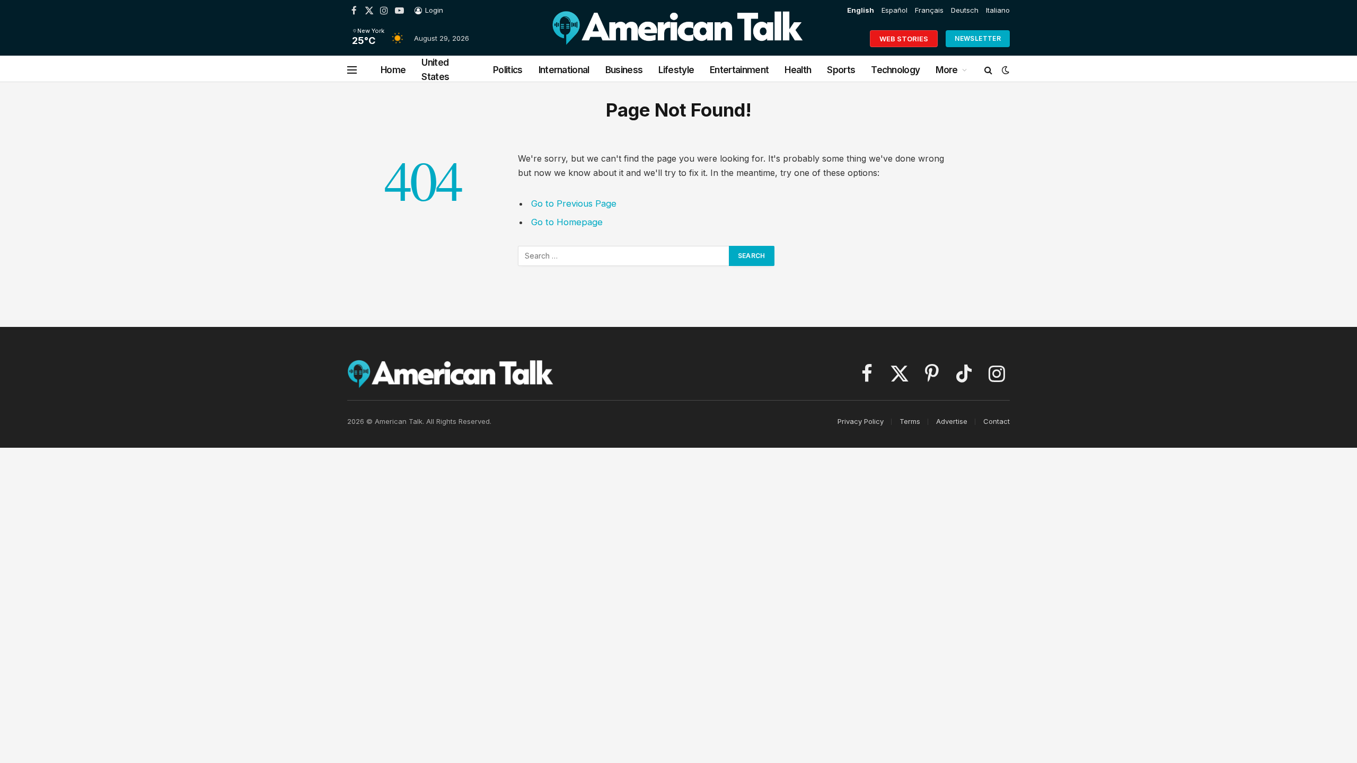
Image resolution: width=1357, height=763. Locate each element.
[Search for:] (624, 256)
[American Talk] (677, 38)
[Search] (988, 70)
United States (435, 69)
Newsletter (978, 38)
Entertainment (739, 70)
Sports (841, 70)
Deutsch (965, 10)
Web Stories (903, 38)
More (946, 70)
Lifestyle (676, 70)
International (564, 70)
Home (393, 70)
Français (929, 10)
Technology (895, 70)
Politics (508, 70)
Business (624, 70)
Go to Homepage (567, 222)
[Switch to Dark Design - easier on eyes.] (1004, 70)
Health (798, 70)
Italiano (998, 10)
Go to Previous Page (573, 203)
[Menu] (352, 70)
